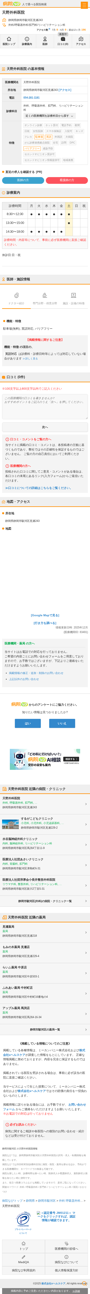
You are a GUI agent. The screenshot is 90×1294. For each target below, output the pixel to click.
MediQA (23, 1262)
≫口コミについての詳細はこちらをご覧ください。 (39, 488)
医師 (45, 44)
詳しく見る (31, 358)
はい (28, 723)
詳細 (77, 1291)
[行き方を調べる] (45, 623)
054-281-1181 (31, 97)
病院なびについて (66, 1262)
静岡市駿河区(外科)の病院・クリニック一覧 (45, 901)
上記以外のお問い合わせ (24, 679)
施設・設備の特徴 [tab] (74, 303)
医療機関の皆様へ (66, 1248)
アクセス (81, 44)
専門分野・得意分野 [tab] (45, 303)
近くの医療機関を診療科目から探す (47, 115)
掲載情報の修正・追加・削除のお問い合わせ (36, 673)
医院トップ (9, 44)
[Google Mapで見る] (45, 615)
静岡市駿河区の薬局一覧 (45, 1029)
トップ (23, 1248)
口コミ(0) (63, 44)
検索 (84, 1283)
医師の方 (23, 180)
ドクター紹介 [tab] (16, 303)
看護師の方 (67, 180)
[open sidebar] (84, 5)
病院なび (12, 3)
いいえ (62, 723)
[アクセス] (65, 89)
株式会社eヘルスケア (32, 1091)
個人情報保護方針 (66, 1270)
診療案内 (27, 44)
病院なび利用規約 (23, 1270)
